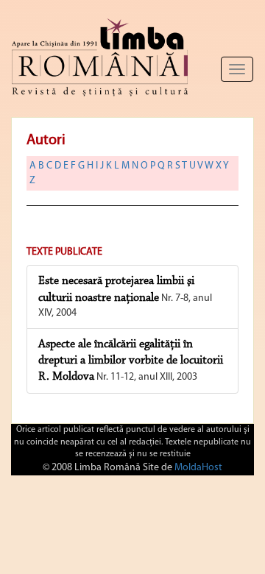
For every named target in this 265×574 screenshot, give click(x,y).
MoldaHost (198, 467)
